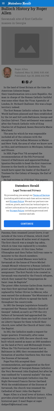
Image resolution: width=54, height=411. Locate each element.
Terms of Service (41, 195)
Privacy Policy (17, 201)
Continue (27, 223)
